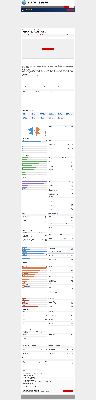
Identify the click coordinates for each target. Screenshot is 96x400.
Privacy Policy (53, 398)
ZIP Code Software (38, 395)
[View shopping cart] (72, 7)
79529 (24, 91)
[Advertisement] (48, 20)
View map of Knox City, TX (48, 48)
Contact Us (48, 398)
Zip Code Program (43, 398)
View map (63, 91)
